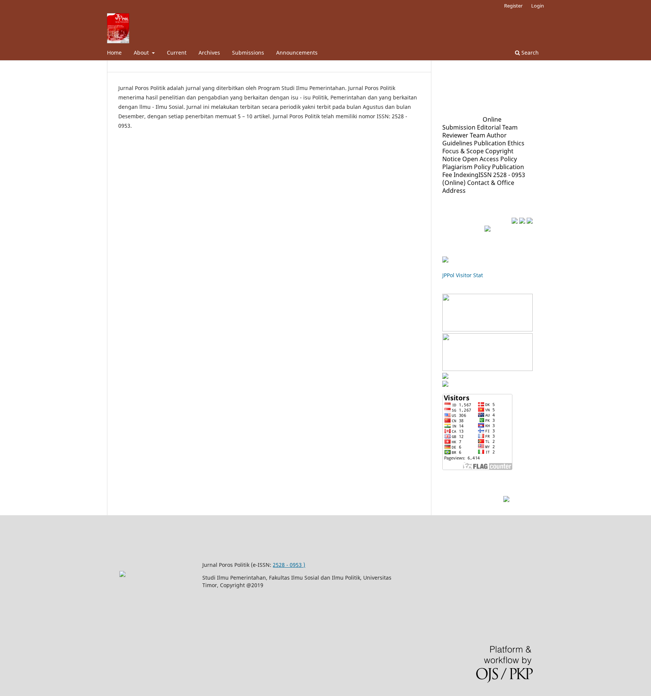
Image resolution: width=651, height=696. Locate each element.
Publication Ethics (499, 143)
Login (537, 5)
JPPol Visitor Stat (462, 275)
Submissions (248, 52)
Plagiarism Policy (466, 167)
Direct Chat (484, 499)
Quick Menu (462, 119)
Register (513, 5)
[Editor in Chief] (506, 500)
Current (176, 52)
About (142, 52)
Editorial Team (497, 127)
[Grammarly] (522, 221)
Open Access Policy (489, 159)
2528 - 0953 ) (289, 564)
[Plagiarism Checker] (530, 221)
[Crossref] (487, 369)
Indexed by (460, 289)
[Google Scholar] (487, 329)
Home (114, 52)
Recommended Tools (477, 221)
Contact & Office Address (478, 187)
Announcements (297, 52)
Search (529, 52)
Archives (209, 52)
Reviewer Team (463, 135)
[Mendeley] (515, 221)
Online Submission (471, 123)
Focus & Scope (463, 151)
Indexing (466, 175)
